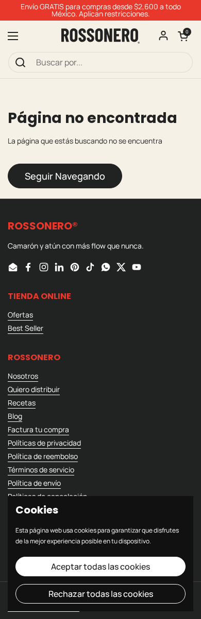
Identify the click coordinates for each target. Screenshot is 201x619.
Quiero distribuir (34, 389)
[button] (183, 36)
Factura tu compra (38, 429)
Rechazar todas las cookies (100, 593)
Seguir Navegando (65, 176)
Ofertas (20, 315)
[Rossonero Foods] (100, 36)
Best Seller (25, 328)
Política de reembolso (43, 456)
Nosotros (23, 376)
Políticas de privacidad (44, 443)
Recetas (22, 403)
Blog (15, 416)
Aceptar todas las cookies (100, 566)
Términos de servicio (41, 469)
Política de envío (34, 483)
